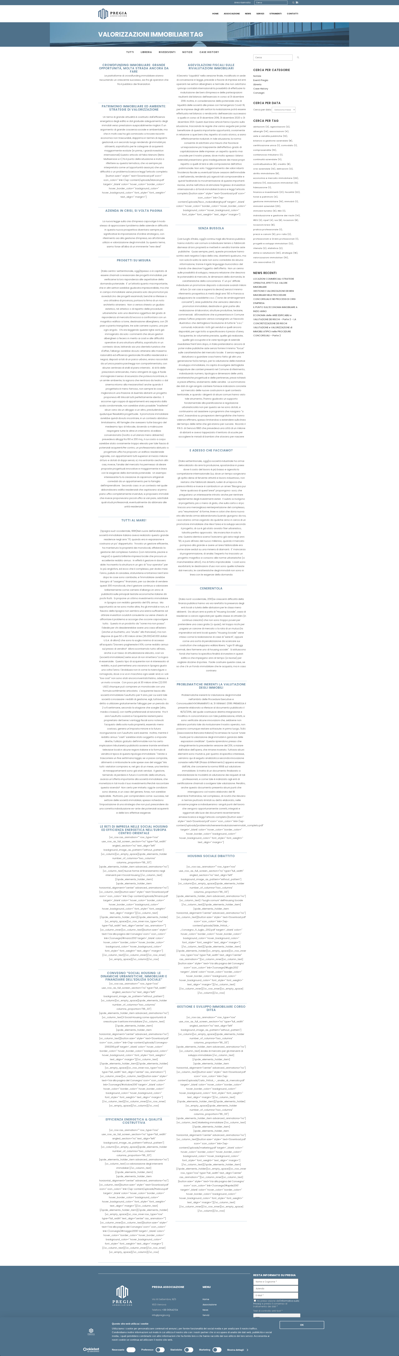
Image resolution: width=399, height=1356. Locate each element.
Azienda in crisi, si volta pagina (133, 211)
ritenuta (260, 248)
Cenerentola (211, 588)
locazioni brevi (264, 224)
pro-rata (284, 234)
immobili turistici (264, 210)
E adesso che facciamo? (211, 450)
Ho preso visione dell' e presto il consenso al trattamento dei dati (276, 1303)
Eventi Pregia (260, 80)
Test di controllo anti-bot (268, 1310)
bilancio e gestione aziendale (272, 140)
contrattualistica (264, 164)
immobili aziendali (266, 206)
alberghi (260, 131)
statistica (275, 248)
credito (284, 164)
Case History (260, 88)
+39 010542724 (170, 1309)
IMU (281, 210)
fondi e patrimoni (265, 196)
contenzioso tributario (268, 154)
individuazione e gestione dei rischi (276, 215)
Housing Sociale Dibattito (211, 856)
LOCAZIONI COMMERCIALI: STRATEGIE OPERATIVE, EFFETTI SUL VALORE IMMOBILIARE (273, 282)
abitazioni (261, 126)
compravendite (264, 150)
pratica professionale (267, 229)
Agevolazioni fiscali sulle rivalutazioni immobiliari (211, 66)
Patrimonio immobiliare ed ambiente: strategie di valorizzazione (134, 108)
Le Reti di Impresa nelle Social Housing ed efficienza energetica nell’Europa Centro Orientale (134, 830)
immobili (291, 201)
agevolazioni (280, 126)
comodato (289, 145)
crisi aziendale (264, 168)
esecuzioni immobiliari (282, 182)
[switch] (160, 1349)
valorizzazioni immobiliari (270, 257)
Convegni (258, 92)
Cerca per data (262, 109)
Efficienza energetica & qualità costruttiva (134, 1121)
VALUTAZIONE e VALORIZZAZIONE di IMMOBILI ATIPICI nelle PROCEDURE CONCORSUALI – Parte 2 (272, 331)
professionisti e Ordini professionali (275, 238)
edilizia (259, 182)
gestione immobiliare (268, 201)
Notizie (257, 76)
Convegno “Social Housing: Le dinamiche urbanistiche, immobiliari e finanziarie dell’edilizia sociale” (134, 976)
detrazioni (285, 168)
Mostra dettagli (235, 1350)
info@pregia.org (161, 1315)
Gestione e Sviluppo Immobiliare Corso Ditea (211, 1008)
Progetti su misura (134, 260)
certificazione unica (266, 145)
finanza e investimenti (268, 192)
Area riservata (242, 2)
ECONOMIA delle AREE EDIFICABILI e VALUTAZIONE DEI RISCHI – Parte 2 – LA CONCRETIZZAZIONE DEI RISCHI (274, 319)
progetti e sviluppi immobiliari (273, 243)
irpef (268, 220)
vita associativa (264, 262)
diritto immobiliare (266, 173)
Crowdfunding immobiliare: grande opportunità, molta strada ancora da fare (134, 68)
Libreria (257, 84)
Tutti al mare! (134, 520)
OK (302, 1325)
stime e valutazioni (267, 252)
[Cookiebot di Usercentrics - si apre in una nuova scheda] (91, 1350)
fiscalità (292, 192)
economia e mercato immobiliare (275, 178)
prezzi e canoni (264, 234)
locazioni (290, 220)
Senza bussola (211, 228)
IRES (257, 220)
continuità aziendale (267, 159)
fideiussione (262, 187)
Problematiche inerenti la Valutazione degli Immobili (211, 686)
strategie (290, 252)
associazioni (278, 131)
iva (278, 220)
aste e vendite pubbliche (270, 136)
